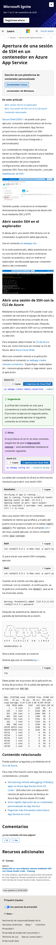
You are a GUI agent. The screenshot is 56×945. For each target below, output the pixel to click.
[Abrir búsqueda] (37, 31)
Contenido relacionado (15, 112)
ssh (47, 527)
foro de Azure (9, 765)
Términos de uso (10, 936)
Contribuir (40, 924)
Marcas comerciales (31, 936)
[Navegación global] (3, 31)
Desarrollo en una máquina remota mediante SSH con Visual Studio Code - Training (27, 869)
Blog (28, 924)
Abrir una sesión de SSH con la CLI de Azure (26, 108)
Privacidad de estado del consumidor (20, 932)
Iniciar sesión (47, 31)
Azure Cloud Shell (24, 350)
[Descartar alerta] (51, 4)
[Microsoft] (28, 31)
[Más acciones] (51, 37)
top (35, 660)
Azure (13, 37)
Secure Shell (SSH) (12, 119)
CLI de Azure (42, 342)
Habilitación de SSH (12, 173)
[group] (28, 389)
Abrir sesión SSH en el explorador (21, 105)
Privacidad (7, 928)
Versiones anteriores (12, 924)
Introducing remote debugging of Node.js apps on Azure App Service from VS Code (30, 786)
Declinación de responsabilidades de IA (21, 920)
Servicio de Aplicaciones (30, 37)
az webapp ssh (28, 243)
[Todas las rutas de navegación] (4, 37)
